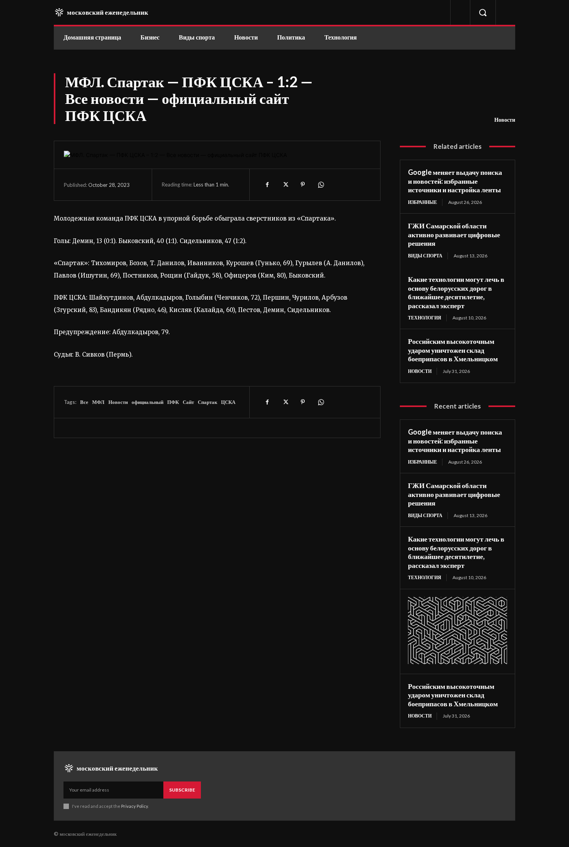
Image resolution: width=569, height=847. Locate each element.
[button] (482, 12)
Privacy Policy (134, 806)
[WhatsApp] (320, 184)
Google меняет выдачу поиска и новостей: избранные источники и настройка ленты (455, 181)
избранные (422, 202)
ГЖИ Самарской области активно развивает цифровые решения (454, 234)
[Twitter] (285, 184)
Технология (424, 318)
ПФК (173, 402)
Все (84, 402)
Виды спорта (425, 256)
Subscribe (182, 790)
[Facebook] (267, 184)
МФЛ (98, 402)
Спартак (207, 402)
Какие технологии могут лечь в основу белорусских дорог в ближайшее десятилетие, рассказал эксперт (456, 292)
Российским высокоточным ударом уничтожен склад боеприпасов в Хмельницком (453, 350)
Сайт (188, 402)
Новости (504, 119)
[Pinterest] (302, 184)
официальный (147, 402)
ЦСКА (228, 402)
